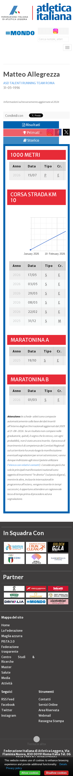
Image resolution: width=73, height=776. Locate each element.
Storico (33, 140)
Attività (6, 683)
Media (5, 678)
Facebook (8, 705)
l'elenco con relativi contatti (23, 465)
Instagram (8, 715)
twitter (48, 31)
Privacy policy (14, 768)
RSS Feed (7, 699)
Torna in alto (36, 744)
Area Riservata (49, 710)
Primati (33, 132)
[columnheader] (16, 166)
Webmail (45, 715)
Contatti (45, 699)
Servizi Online (48, 705)
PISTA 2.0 (8, 641)
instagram (55, 31)
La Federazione (12, 630)
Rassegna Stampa (51, 721)
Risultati (32, 125)
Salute (6, 672)
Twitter (6, 710)
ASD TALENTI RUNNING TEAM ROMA (29, 83)
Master (6, 667)
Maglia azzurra (11, 636)
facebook (41, 31)
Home (5, 625)
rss (62, 31)
